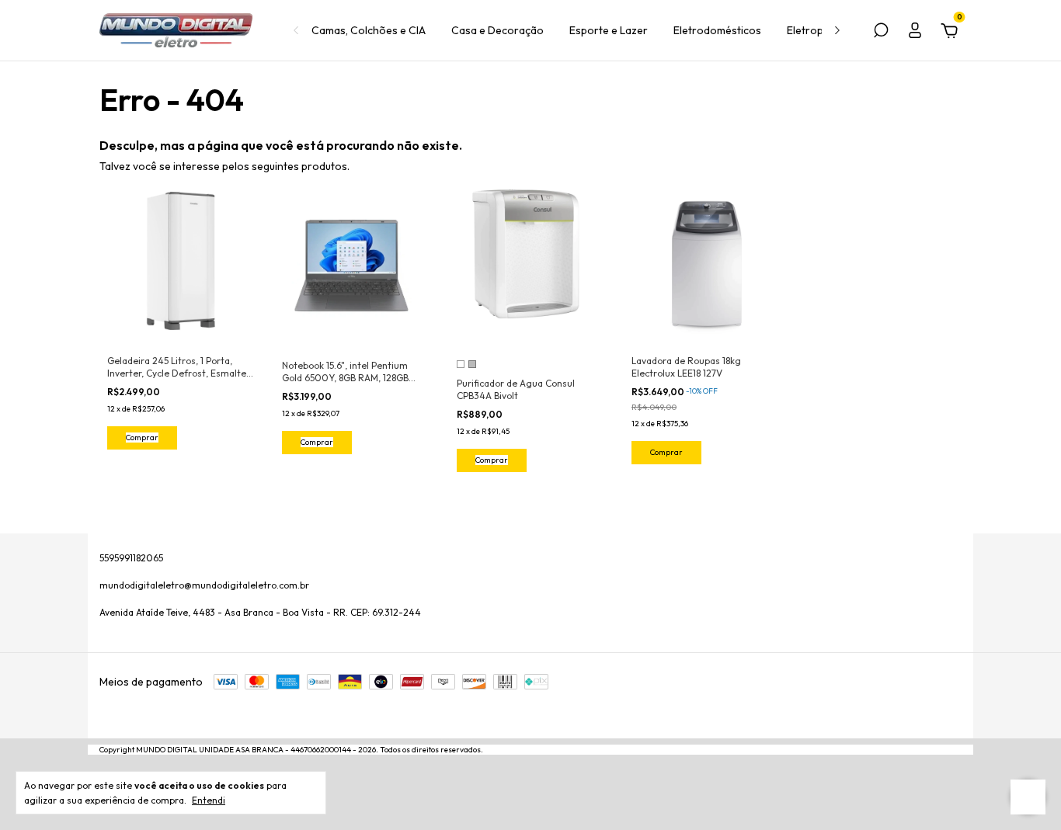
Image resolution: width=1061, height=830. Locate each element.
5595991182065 (131, 558)
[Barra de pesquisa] (881, 32)
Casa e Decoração (497, 30)
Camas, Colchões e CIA (368, 30)
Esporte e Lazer (608, 30)
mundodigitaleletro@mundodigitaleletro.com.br (204, 585)
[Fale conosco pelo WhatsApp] (1028, 797)
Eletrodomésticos (717, 30)
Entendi (208, 800)
